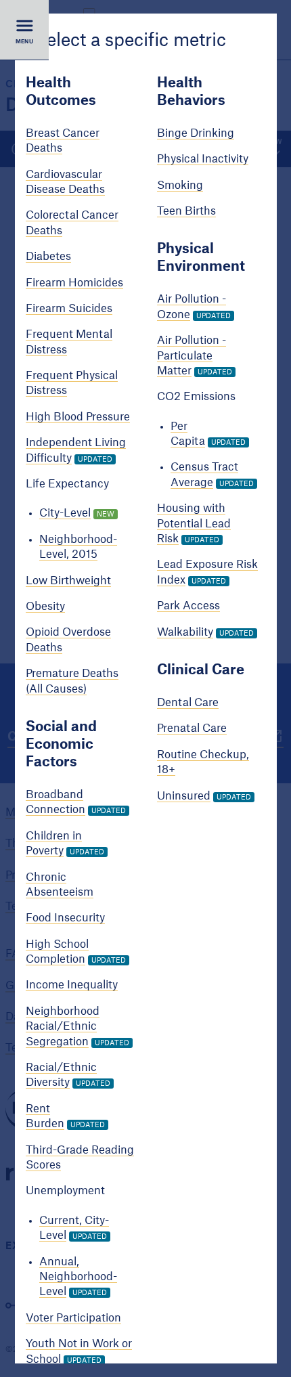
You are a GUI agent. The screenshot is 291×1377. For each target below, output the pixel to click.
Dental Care (187, 702)
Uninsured (183, 796)
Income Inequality (72, 985)
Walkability (184, 632)
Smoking (179, 185)
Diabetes (48, 256)
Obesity (45, 606)
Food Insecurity (65, 918)
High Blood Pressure (78, 417)
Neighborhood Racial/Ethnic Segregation (62, 1026)
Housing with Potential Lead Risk (193, 524)
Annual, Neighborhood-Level (78, 1277)
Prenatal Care (191, 729)
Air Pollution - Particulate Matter (190, 355)
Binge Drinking (194, 133)
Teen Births (185, 211)
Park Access (187, 606)
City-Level (65, 513)
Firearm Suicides (69, 308)
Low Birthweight (68, 580)
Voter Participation (73, 1318)
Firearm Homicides (74, 283)
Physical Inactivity (202, 159)
